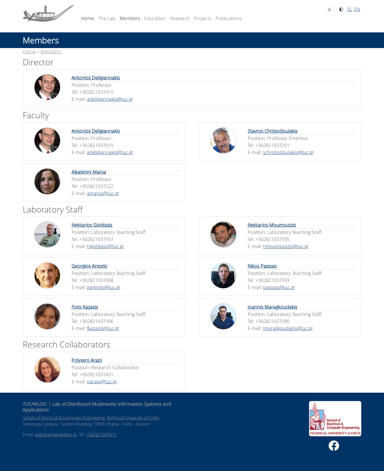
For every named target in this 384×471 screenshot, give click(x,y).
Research (180, 18)
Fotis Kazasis (85, 307)
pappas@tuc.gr (279, 287)
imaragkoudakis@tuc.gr (288, 328)
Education (155, 18)
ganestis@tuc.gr (103, 287)
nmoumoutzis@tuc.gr (286, 246)
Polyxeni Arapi (87, 360)
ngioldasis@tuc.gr (105, 246)
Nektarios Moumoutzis (272, 225)
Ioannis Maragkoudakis (272, 307)
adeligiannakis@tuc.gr (110, 99)
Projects (202, 18)
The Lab (106, 18)
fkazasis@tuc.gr (103, 328)
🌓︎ (341, 9)
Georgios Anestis (89, 266)
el (349, 9)
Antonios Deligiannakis (96, 77)
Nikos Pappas (262, 266)
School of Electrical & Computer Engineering (64, 418)
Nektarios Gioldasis (92, 225)
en (357, 9)
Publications (229, 18)
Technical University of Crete (133, 418)
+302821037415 (101, 434)
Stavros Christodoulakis (273, 131)
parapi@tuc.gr (102, 381)
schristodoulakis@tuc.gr (288, 152)
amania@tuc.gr (103, 193)
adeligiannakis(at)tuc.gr (56, 434)
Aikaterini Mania (89, 172)
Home (87, 18)
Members (130, 18)
